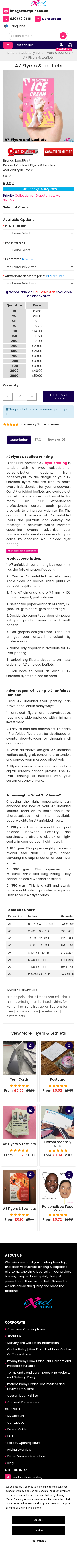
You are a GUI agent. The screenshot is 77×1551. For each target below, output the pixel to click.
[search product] (63, 35)
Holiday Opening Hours (23, 1443)
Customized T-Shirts (22, 1395)
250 (14, 346)
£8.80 (37, 311)
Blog (10, 1463)
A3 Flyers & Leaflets (19, 1209)
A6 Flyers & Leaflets (19, 1144)
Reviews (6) (57, 439)
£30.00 (37, 356)
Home (10, 52)
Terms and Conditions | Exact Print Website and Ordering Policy (39, 1374)
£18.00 (37, 341)
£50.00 (37, 375)
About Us (14, 1336)
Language (17, 26)
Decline (38, 1530)
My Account (15, 1416)
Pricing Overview (19, 1449)
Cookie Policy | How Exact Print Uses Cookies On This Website (39, 1351)
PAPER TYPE (13, 259)
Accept (38, 1520)
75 (14, 326)
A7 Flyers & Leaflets (38, 57)
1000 (14, 361)
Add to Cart (58, 396)
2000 (14, 370)
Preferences (38, 1541)
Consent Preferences (23, 1402)
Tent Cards (19, 1079)
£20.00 (37, 346)
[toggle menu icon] (8, 45)
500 (14, 351)
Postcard (58, 1079)
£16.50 (37, 336)
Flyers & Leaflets (57, 52)
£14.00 (37, 331)
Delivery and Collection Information (33, 1343)
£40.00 (37, 370)
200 (14, 341)
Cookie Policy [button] (20, 1503)
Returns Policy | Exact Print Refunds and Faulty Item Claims (36, 1386)
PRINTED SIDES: (15, 226)
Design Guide (17, 1429)
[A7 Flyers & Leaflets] (38, 106)
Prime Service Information (26, 1456)
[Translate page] (6, 26)
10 (14, 311)
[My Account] (61, 45)
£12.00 (37, 321)
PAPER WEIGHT (15, 243)
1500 (14, 366)
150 (14, 336)
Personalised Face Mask (57, 1208)
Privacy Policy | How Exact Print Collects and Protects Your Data (39, 1363)
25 (14, 316)
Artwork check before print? (25, 276)
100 (14, 331)
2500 (14, 375)
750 (14, 356)
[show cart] (70, 45)
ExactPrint (23, 160)
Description (19, 439)
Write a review (48, 424)
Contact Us (15, 1422)
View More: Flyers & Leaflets (38, 1033)
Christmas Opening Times (26, 1329)
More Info (31, 259)
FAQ (38, 439)
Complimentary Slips (57, 1144)
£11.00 (37, 316)
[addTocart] (31, 1045)
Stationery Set (30, 52)
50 (14, 321)
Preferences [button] (34, 1507)
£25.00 (37, 351)
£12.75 (37, 326)
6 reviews (27, 424)
